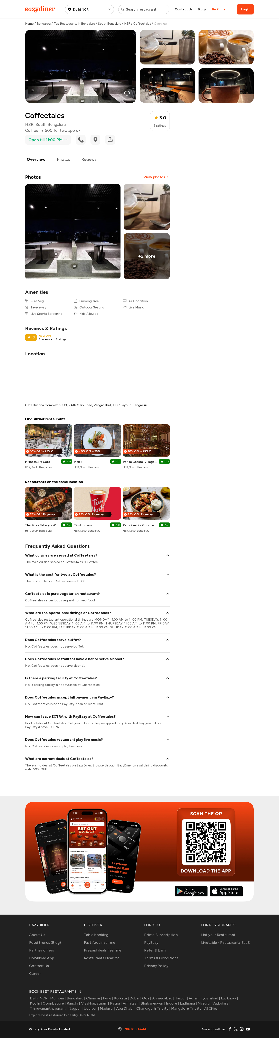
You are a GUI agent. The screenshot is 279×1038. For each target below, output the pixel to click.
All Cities (210, 1008)
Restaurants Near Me (102, 958)
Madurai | (107, 1008)
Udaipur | (91, 1008)
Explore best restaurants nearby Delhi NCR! (62, 1015)
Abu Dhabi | (126, 1008)
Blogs (202, 9)
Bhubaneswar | (153, 1003)
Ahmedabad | (163, 998)
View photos (154, 177)
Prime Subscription (161, 935)
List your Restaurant (218, 935)
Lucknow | (229, 998)
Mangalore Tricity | (187, 1008)
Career (35, 973)
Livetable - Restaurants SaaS (225, 942)
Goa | (146, 998)
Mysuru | (205, 1003)
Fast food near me (99, 942)
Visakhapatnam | (95, 1003)
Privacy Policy (156, 966)
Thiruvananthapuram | (48, 1008)
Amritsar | (131, 1003)
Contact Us (183, 9)
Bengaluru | (76, 998)
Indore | (172, 1003)
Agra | (194, 998)
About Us (37, 935)
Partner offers (41, 950)
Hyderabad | (210, 998)
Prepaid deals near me (102, 950)
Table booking (96, 935)
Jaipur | (181, 998)
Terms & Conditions (161, 958)
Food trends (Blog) (45, 942)
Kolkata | (121, 998)
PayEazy (151, 942)
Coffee (31, 130)
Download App (41, 958)
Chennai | (94, 998)
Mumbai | (58, 998)
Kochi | (36, 1003)
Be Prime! (219, 9)
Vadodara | (221, 1003)
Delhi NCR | (39, 998)
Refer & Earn (155, 950)
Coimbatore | (54, 1003)
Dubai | (135, 998)
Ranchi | (73, 1003)
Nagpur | (75, 1008)
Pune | (108, 998)
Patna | (116, 1003)
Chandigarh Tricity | (153, 1008)
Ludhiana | (188, 1003)
